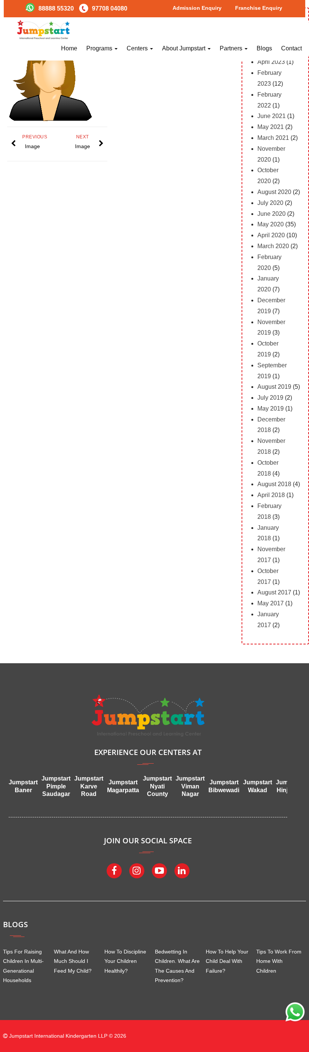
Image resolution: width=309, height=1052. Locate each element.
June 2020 (271, 214)
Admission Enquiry (197, 8)
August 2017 (274, 592)
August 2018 (274, 484)
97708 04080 (109, 8)
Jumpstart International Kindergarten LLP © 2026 (67, 1036)
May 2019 (270, 408)
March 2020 (273, 246)
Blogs (264, 48)
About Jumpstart (184, 48)
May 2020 (270, 224)
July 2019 (270, 397)
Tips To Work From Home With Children (278, 961)
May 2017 (270, 603)
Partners (232, 48)
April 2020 (271, 235)
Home (69, 48)
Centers (138, 48)
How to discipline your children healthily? (125, 961)
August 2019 (274, 387)
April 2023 (271, 62)
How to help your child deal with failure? (227, 961)
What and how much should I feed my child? (73, 961)
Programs (100, 48)
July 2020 (270, 203)
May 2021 (270, 127)
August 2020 (274, 192)
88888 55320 (56, 8)
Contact (291, 48)
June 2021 (271, 116)
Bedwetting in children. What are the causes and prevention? (177, 966)
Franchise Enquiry (258, 8)
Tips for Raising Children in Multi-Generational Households (23, 966)
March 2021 (273, 138)
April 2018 (271, 495)
